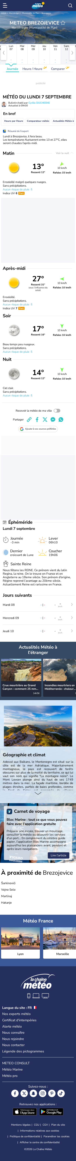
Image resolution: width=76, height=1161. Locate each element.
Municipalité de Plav (30, 13)
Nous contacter (13, 1045)
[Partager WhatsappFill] (60, 419)
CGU (36, 1125)
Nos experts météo (16, 1014)
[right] (72, 52)
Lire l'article (58, 855)
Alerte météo (12, 1026)
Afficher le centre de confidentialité (40, 1142)
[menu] (6, 6)
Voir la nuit (63, 153)
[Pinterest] (52, 1093)
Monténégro (14, 13)
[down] (38, 794)
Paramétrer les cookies (57, 1136)
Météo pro (10, 1076)
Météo (3, 13)
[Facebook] (15, 1093)
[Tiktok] (61, 1093)
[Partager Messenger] (53, 419)
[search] (70, 6)
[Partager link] (29, 419)
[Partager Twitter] (45, 419)
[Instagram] (42, 1093)
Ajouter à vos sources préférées (40, 428)
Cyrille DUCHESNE (39, 103)
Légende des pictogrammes (23, 1051)
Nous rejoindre (13, 1039)
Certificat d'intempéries (19, 1020)
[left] (4, 52)
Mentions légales (21, 1125)
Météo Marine (12, 1069)
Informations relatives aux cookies (39, 1130)
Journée (12, 69)
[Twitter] (24, 1093)
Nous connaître (13, 1032)
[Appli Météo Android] (51, 1112)
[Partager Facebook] (37, 419)
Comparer (58, 69)
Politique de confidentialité (25, 1136)
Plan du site (58, 1125)
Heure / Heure (33, 69)
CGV (45, 1125)
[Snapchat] (33, 1093)
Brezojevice (46, 13)
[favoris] (62, 22)
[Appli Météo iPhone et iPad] (25, 1112)
